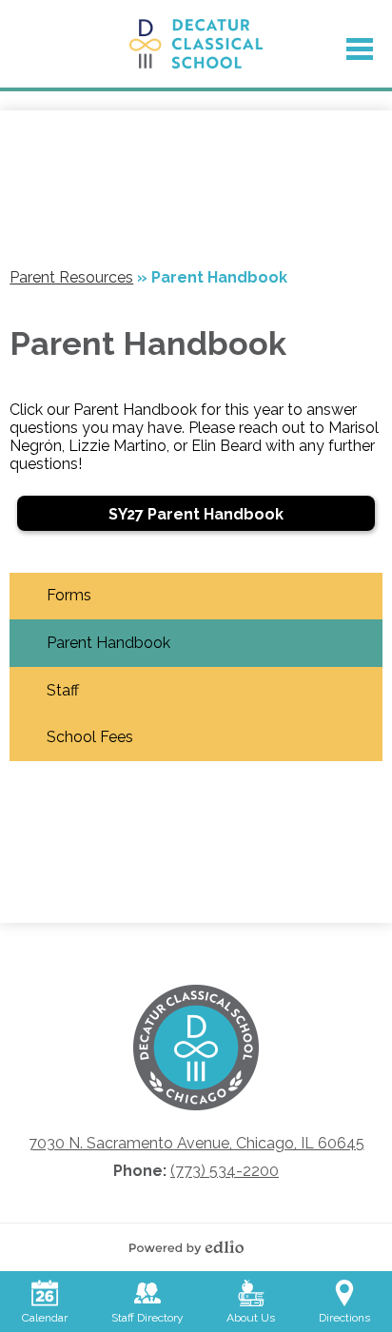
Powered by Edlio (196, 1247)
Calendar (45, 1317)
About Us (250, 1317)
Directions (344, 1317)
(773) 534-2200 (224, 1171)
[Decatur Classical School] (196, 44)
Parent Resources (71, 277)
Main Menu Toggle (359, 49)
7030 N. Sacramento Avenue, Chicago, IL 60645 (196, 1143)
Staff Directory (147, 1317)
